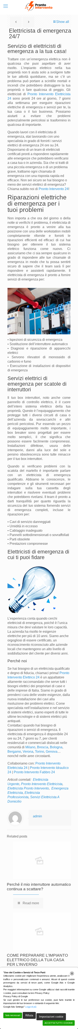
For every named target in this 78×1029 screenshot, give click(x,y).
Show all (62, 21)
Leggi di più (30, 1007)
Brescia (42, 747)
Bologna (56, 747)
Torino (39, 751)
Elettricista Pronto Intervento (28, 788)
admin (37, 816)
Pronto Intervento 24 (53, 189)
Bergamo (14, 751)
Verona (28, 751)
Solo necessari (12, 1015)
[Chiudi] (72, 973)
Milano (30, 747)
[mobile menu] (5, 6)
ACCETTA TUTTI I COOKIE (59, 1023)
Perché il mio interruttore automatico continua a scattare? (39, 886)
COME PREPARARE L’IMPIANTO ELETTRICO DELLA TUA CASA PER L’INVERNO (37, 960)
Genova (51, 751)
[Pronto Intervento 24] (39, 6)
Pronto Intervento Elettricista (41, 784)
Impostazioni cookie (51, 1016)
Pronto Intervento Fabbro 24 (34, 772)
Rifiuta (29, 1015)
